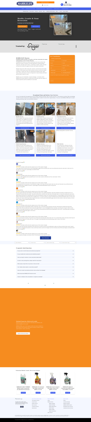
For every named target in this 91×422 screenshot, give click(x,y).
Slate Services (50, 412)
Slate (57, 11)
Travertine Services (65, 8)
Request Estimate (66, 403)
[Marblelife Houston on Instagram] (23, 407)
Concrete (40, 11)
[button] (45, 250)
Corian (61, 11)
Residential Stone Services (41, 8)
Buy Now (23, 392)
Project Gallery (65, 11)
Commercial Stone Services (30, 8)
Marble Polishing (52, 404)
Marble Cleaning (52, 403)
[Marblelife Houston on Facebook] (66, 2)
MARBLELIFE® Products (50, 11)
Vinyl (44, 11)
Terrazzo (36, 11)
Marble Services (49, 8)
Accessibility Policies (30, 419)
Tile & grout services (35, 400)
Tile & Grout (31, 11)
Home (23, 8)
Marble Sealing (51, 409)
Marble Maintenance (52, 406)
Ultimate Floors (25, 11)
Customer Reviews (66, 401)
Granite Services (57, 8)
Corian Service (34, 401)
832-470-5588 (67, 5)
